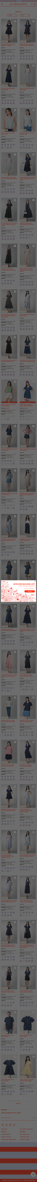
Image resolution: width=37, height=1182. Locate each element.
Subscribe (29, 591)
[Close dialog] (35, 581)
